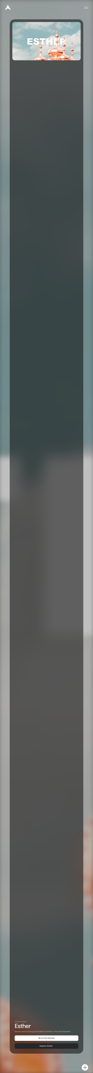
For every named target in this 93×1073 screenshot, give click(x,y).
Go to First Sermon (46, 1038)
